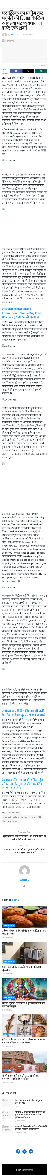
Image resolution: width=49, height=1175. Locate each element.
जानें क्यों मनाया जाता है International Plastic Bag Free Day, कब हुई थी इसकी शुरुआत (21, 313)
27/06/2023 (20, 1107)
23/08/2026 (8, 938)
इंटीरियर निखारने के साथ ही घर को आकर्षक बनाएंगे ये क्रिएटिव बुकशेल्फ (23, 1041)
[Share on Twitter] (28, 71)
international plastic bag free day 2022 (22, 817)
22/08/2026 (8, 1082)
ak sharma (14, 813)
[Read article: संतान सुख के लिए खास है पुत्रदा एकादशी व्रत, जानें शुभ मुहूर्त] (24, 989)
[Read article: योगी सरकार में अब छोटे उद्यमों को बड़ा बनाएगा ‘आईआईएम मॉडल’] (24, 1062)
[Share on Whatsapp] (41, 71)
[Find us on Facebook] (18, 1151)
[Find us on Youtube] (31, 1151)
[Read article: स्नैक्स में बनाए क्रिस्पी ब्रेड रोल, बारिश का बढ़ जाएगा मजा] (24, 917)
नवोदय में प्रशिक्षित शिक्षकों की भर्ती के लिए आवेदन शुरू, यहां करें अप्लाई (23, 713)
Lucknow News (10, 821)
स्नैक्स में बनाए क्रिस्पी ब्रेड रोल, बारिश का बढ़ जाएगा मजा (24, 932)
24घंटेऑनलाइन (27, 1170)
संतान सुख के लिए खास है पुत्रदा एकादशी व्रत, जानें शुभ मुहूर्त (24, 1005)
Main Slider (9, 925)
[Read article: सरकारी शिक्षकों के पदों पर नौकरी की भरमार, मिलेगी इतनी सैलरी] (7, 1129)
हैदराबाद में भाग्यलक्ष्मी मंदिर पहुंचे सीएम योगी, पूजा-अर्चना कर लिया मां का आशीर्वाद (23, 784)
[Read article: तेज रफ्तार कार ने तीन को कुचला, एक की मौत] (7, 1103)
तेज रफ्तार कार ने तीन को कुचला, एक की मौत (29, 1101)
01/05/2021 (20, 1121)
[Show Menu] (45, 4)
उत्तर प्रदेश (8, 1070)
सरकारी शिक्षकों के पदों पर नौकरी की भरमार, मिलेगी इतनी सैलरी (31, 1128)
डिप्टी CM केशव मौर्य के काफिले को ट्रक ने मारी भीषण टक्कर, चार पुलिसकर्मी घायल (30, 1115)
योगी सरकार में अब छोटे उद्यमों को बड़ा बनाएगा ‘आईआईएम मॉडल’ (20, 1077)
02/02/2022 (21, 1133)
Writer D (14, 35)
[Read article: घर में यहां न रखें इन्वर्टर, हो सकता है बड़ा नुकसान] (24, 953)
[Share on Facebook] (16, 71)
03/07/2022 (28, 35)
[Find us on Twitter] (24, 1151)
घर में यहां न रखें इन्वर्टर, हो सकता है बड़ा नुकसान (21, 968)
